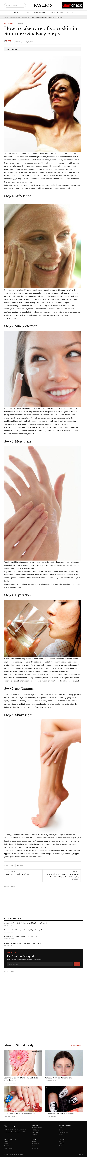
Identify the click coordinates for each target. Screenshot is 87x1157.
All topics (61, 1145)
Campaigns (35, 1132)
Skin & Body (25, 17)
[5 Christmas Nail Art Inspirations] (23, 1099)
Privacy (81, 1154)
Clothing (34, 1134)
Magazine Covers (37, 1127)
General (34, 1141)
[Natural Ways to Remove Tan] (64, 1063)
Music (60, 1134)
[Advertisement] (43, 901)
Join (77, 964)
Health (70, 12)
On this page (12, 49)
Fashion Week (8, 1148)
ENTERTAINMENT (39, 12)
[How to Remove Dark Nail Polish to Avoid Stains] (23, 1063)
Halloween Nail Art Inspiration (59, 1114)
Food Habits (35, 1143)
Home (16, 12)
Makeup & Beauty (15, 17)
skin (12, 865)
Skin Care (20, 865)
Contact (61, 1143)
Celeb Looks (35, 1130)
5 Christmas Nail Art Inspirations (20, 1114)
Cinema (6, 1145)
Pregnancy (35, 1148)
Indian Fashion (56, 12)
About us (61, 1141)
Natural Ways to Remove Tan (58, 1078)
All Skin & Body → (76, 1045)
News (60, 1127)
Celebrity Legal (63, 1132)
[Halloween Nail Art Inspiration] (64, 1099)
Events (61, 1130)
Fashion (43, 5)
